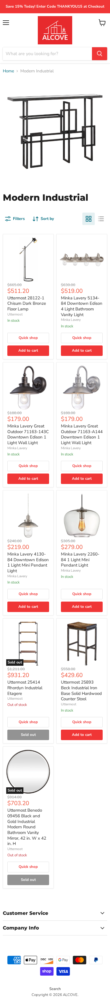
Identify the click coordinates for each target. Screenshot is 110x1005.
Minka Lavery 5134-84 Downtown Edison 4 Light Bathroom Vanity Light (81, 306)
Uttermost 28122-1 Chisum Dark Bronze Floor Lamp (26, 303)
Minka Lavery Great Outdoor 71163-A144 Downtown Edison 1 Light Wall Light (82, 434)
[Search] (99, 53)
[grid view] (88, 219)
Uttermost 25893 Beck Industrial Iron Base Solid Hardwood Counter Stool (81, 690)
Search (55, 988)
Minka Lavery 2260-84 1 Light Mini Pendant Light (80, 559)
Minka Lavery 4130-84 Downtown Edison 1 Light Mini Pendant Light (28, 562)
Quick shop (28, 337)
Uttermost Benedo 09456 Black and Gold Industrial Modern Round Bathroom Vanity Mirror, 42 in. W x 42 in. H (26, 826)
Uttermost (15, 314)
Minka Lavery (71, 319)
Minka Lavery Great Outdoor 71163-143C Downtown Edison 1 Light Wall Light (28, 434)
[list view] (101, 219)
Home (8, 71)
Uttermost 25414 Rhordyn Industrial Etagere (24, 687)
